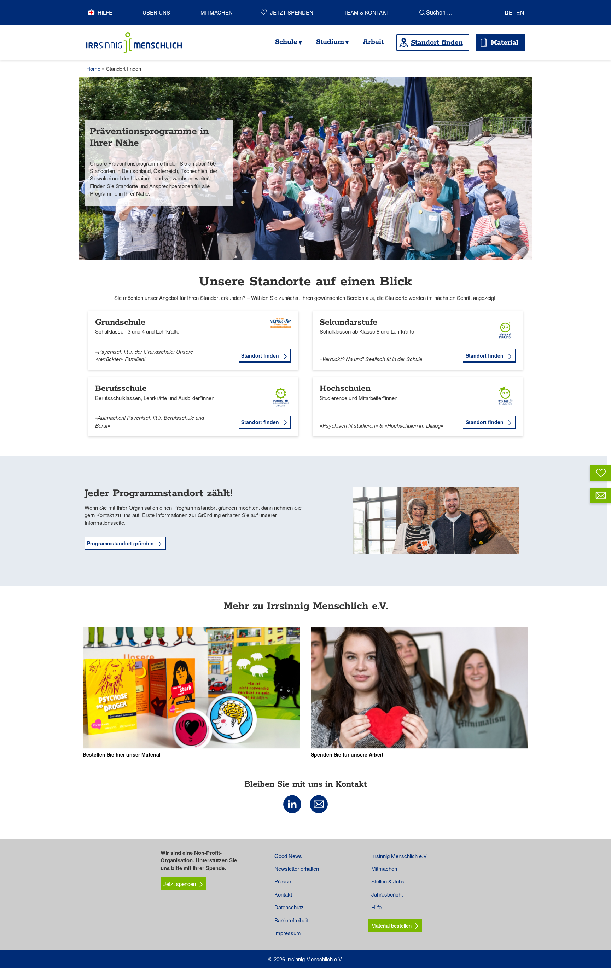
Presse (282, 881)
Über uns (156, 12)
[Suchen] (422, 12)
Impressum (287, 933)
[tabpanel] (305, 168)
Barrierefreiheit (291, 920)
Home (93, 68)
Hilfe (105, 12)
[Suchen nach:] (458, 12)
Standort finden (437, 42)
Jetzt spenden (291, 12)
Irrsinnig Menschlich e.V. (399, 855)
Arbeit (373, 41)
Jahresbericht (387, 894)
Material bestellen (391, 925)
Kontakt (283, 894)
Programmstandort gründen (121, 543)
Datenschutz (289, 907)
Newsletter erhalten (296, 868)
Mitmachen (216, 12)
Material (504, 42)
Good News (288, 855)
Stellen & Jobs (388, 881)
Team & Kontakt (366, 12)
